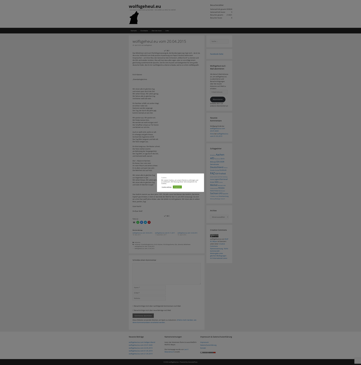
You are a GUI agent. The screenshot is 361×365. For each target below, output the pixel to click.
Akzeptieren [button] (177, 187)
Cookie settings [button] (166, 187)
